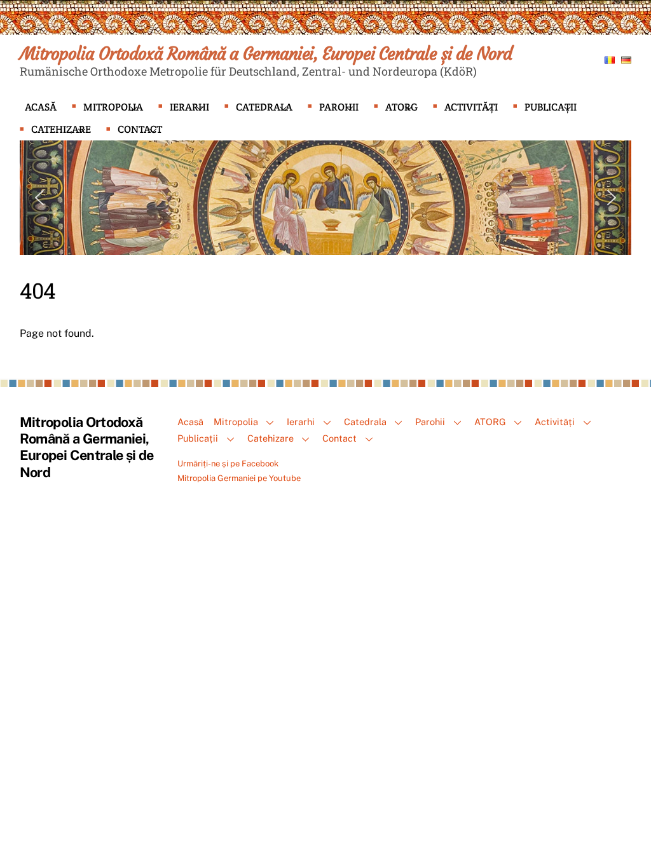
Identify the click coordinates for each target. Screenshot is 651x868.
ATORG (401, 107)
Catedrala (264, 107)
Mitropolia (113, 107)
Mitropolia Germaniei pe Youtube (239, 478)
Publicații (550, 107)
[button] (39, 197)
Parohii (339, 107)
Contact (140, 129)
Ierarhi (189, 107)
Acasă (41, 107)
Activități (471, 107)
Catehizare (61, 129)
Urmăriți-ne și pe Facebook (227, 463)
